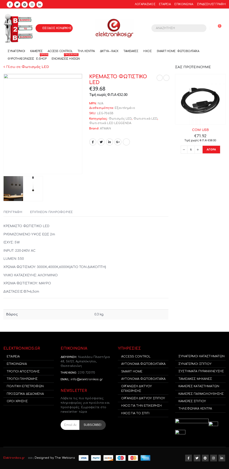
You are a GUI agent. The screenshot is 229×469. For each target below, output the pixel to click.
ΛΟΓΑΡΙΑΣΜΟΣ (145, 4)
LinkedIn (109, 142)
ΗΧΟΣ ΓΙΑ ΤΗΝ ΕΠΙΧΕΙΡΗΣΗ (141, 405)
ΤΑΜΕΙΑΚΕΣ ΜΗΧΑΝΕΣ (195, 378)
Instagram (213, 458)
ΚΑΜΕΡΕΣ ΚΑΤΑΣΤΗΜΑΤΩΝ (198, 386)
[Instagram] (32, 4)
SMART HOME (166, 51)
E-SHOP (42, 57)
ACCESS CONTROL (60, 51)
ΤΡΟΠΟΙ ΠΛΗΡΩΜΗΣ (22, 378)
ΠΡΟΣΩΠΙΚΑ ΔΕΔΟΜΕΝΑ (25, 393)
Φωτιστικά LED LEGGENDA (110, 123)
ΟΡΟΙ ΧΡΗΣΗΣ (17, 401)
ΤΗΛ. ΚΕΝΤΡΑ (86, 51)
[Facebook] (10, 4)
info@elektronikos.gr (87, 379)
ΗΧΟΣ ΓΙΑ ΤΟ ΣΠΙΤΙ (135, 413)
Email (126, 142)
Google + (117, 142)
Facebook (92, 142)
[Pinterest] (24, 4)
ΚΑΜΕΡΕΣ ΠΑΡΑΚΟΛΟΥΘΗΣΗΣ (201, 393)
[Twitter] (17, 4)
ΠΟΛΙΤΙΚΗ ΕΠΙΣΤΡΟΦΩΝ (25, 386)
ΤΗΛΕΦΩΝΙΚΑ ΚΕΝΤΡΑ (195, 408)
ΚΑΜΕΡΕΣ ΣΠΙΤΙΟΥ (192, 401)
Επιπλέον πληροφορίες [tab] (51, 212)
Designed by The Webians (55, 457)
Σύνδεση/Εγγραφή (211, 4)
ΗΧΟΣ (147, 51)
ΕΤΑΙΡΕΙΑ (165, 4)
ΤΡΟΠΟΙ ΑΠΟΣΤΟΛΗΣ (23, 371)
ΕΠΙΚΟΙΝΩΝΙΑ (183, 4)
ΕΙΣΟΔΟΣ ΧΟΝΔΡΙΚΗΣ (57, 28)
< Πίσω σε (26, 67)
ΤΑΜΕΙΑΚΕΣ (130, 51)
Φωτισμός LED (120, 118)
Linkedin (221, 458)
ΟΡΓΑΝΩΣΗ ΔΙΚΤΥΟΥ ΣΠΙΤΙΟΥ (143, 398)
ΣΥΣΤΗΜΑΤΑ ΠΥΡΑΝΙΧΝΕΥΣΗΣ (201, 371)
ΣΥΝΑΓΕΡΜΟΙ (16, 51)
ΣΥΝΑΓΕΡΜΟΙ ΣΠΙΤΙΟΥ (195, 363)
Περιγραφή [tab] (12, 212)
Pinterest (205, 458)
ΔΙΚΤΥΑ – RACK (109, 51)
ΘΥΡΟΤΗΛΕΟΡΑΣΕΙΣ (21, 58)
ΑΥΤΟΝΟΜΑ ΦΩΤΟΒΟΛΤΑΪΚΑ (143, 363)
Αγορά (211, 149)
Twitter (101, 142)
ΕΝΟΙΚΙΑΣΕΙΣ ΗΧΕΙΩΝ (66, 57)
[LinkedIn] (39, 4)
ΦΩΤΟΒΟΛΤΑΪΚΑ (188, 51)
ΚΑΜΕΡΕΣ (36, 51)
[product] (200, 99)
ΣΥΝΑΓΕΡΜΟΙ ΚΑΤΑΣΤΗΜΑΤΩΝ (201, 356)
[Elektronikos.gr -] (114, 28)
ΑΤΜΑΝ (105, 128)
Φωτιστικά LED (146, 118)
